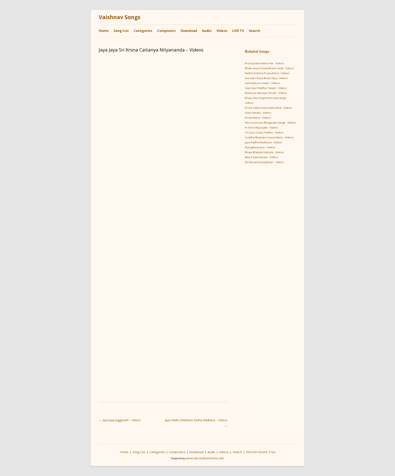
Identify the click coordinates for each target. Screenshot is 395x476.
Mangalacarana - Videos (260, 147)
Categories (143, 30)
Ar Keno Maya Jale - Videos (261, 127)
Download (189, 30)
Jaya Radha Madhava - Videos (263, 142)
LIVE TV (238, 30)
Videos (221, 30)
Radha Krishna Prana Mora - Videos (267, 73)
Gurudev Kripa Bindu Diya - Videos (266, 78)
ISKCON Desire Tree (260, 452)
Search (254, 30)
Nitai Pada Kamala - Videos (261, 157)
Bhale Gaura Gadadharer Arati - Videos (269, 68)
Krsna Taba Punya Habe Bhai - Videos (268, 108)
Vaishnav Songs (119, 17)
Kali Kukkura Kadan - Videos (262, 83)
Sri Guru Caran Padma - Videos (264, 132)
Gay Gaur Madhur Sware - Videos (266, 88)
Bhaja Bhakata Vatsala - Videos (264, 152)
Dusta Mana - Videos (258, 117)
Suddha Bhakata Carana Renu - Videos (269, 137)
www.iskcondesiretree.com (205, 458)
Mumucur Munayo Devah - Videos (266, 93)
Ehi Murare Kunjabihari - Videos (264, 162)
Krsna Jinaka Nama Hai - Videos (264, 63)
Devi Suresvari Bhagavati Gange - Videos (270, 122)
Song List (121, 30)
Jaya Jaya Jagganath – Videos (120, 420)
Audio (206, 30)
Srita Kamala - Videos (258, 113)
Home (104, 30)
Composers (166, 30)
